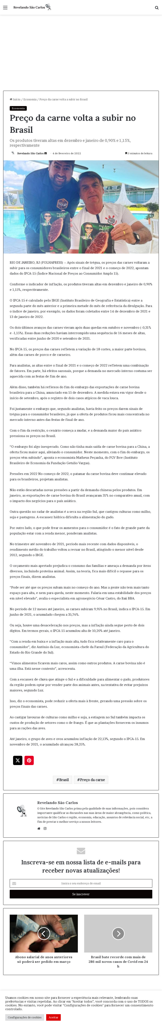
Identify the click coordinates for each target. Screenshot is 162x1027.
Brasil (64, 780)
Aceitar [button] (53, 1017)
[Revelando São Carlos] (33, 7)
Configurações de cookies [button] (25, 1017)
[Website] (39, 828)
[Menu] (5, 9)
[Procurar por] (157, 9)
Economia (29, 99)
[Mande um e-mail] (45, 153)
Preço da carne (92, 780)
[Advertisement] (81, 59)
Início (16, 99)
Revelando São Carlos (30, 153)
